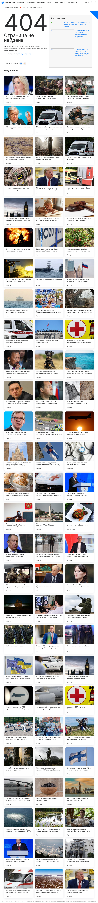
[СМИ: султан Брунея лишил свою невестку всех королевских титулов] (18, 364)
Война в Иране (12, 7)
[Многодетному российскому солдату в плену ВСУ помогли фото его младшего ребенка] (79, 90)
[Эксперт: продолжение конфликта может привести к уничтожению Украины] (79, 303)
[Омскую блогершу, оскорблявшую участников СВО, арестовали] (18, 517)
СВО (23, 7)
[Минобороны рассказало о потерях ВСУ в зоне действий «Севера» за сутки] (49, 761)
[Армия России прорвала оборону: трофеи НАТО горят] (18, 609)
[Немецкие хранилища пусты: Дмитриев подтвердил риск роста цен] (18, 731)
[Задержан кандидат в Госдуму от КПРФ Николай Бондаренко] (79, 212)
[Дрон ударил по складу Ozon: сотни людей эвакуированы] (49, 242)
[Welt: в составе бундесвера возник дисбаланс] (18, 639)
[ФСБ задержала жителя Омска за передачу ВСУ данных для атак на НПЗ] (18, 578)
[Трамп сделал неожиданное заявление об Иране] (79, 883)
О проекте (29, 901)
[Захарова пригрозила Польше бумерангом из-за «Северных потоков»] (79, 273)
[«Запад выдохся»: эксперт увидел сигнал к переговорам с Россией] (18, 212)
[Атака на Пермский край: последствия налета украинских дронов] (79, 334)
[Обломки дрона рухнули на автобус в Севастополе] (49, 517)
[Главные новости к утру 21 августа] (49, 273)
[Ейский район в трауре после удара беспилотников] (18, 334)
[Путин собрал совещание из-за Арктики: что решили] (49, 578)
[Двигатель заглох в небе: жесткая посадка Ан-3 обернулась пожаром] (79, 731)
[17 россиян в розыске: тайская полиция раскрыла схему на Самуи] (79, 639)
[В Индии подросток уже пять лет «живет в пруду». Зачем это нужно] (49, 822)
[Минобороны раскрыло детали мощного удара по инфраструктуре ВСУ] (18, 761)
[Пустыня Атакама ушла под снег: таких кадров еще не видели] (49, 883)
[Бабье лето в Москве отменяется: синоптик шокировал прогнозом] (49, 548)
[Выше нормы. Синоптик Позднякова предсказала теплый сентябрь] (49, 303)
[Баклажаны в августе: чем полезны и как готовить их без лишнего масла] (79, 517)
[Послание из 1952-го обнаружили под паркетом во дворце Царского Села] (18, 151)
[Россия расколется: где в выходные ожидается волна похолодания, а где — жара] (49, 364)
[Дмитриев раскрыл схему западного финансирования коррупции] (79, 548)
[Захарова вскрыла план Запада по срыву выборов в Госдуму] (18, 456)
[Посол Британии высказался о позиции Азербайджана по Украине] (79, 670)
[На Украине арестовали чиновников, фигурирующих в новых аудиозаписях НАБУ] (79, 853)
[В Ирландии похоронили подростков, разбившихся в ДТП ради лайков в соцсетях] (49, 425)
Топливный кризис (35, 7)
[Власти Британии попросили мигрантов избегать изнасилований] (79, 792)
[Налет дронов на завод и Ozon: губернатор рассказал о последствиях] (79, 181)
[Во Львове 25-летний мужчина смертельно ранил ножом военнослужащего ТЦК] (49, 670)
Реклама (16, 901)
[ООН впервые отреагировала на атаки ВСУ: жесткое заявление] (18, 120)
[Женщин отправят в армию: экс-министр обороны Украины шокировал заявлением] (79, 120)
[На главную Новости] (9, 2)
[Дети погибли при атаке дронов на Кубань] (79, 151)
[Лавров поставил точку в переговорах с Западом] (18, 548)
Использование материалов (78, 901)
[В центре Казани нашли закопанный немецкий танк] (79, 395)
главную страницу (24, 54)
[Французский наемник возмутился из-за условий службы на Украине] (49, 90)
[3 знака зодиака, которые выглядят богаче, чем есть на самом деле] (79, 822)
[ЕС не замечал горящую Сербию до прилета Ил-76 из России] (18, 395)
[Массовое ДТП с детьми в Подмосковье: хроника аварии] (79, 700)
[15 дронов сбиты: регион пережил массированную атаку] (49, 120)
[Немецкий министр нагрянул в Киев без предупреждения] (18, 425)
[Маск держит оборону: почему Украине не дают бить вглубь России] (49, 181)
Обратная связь (92, 901)
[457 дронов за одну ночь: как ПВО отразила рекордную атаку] (18, 273)
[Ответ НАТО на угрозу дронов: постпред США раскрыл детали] (49, 639)
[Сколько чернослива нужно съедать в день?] (49, 792)
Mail (3, 901)
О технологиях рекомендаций (41, 901)
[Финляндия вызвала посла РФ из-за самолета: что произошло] (79, 761)
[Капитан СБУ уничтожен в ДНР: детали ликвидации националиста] (49, 151)
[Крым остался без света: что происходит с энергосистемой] (49, 853)
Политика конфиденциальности (60, 901)
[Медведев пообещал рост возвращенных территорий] (49, 395)
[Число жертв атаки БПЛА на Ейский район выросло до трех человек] (49, 487)
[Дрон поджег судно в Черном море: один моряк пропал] (18, 303)
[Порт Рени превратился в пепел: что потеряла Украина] (18, 242)
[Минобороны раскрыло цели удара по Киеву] (49, 334)
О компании (9, 901)
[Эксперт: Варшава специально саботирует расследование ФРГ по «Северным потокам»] (18, 822)
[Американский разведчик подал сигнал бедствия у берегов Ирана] (49, 700)
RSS (23, 901)
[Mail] (3, 2)
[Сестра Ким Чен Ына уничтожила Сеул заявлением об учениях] (79, 578)
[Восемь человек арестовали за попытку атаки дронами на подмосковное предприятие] (18, 181)
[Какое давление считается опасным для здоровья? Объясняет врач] (79, 456)
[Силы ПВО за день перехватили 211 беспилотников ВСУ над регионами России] (79, 609)
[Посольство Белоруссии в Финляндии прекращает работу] (49, 456)
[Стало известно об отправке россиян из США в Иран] (79, 425)
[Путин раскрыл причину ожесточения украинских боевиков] (79, 487)
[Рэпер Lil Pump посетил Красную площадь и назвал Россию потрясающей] (49, 731)
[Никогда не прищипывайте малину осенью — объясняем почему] (79, 242)
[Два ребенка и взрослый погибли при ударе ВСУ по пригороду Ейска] (18, 883)
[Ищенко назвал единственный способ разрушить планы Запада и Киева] (18, 670)
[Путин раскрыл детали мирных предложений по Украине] (18, 853)
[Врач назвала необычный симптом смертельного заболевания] (49, 609)
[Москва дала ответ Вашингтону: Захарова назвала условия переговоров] (18, 90)
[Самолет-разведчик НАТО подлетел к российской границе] (18, 700)
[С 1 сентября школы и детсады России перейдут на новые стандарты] (49, 212)
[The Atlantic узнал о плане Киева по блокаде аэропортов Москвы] (18, 792)
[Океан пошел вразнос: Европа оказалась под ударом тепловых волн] (79, 364)
